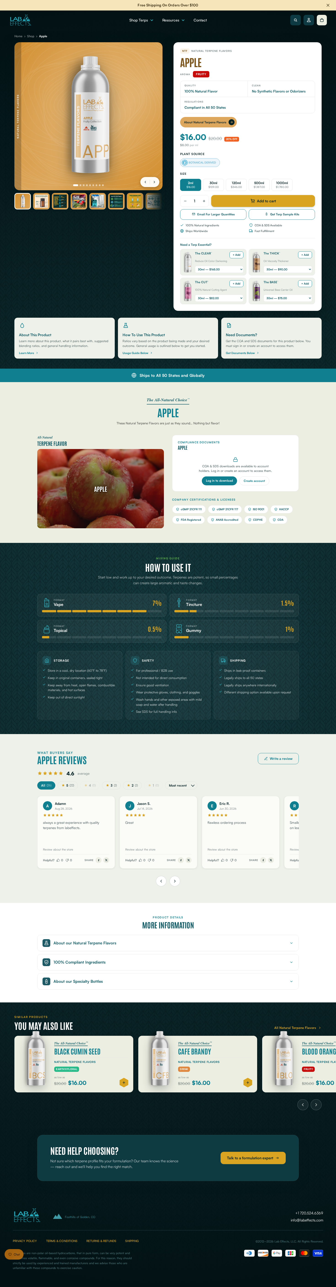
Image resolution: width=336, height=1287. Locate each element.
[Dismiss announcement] (328, 5)
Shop (30, 36)
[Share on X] (106, 860)
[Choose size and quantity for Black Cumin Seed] (124, 1082)
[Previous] (302, 1104)
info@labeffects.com (307, 1220)
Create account (254, 481)
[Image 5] (90, 185)
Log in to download (219, 480)
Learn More (26, 353)
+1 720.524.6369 (309, 1213)
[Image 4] (87, 185)
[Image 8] (100, 185)
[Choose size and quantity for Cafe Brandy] (247, 1082)
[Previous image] (145, 182)
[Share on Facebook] (98, 860)
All (46, 785)
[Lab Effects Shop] (20, 20)
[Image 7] (96, 185)
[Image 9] (103, 185)
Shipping (132, 1240)
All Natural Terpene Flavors (295, 1028)
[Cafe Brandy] (197, 1064)
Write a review (281, 758)
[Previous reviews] (161, 881)
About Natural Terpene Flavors (205, 122)
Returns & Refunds (101, 1240)
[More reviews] (175, 881)
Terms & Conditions (61, 1240)
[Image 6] (93, 185)
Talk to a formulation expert (250, 1158)
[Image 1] (75, 185)
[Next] (316, 1104)
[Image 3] (84, 185)
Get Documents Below (240, 353)
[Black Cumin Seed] (73, 1064)
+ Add (236, 254)
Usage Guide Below (135, 353)
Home (18, 36)
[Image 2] (80, 185)
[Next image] (154, 182)
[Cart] (322, 20)
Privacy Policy (25, 1240)
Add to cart (266, 201)
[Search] (295, 20)
